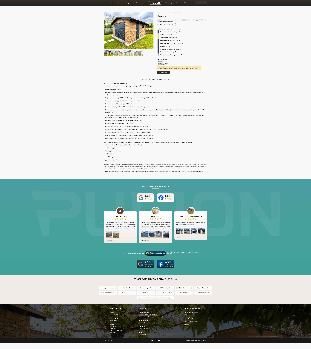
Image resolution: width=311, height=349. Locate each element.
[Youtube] (115, 340)
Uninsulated (171, 13)
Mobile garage (162, 13)
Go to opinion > (109, 240)
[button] (101, 223)
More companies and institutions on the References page (155, 298)
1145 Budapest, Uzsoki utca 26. (148, 314)
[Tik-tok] (112, 340)
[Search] (205, 2)
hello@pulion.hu (143, 334)
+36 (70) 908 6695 (144, 328)
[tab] (145, 79)
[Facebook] (105, 340)
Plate (178, 13)
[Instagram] (109, 340)
